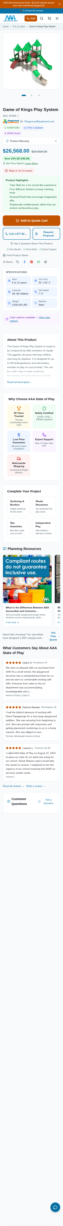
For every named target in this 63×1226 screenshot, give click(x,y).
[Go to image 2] (31, 95)
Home (6, 26)
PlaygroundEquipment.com (39, 121)
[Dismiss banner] (59, 4)
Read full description (18, 382)
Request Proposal (48, 234)
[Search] (41, 18)
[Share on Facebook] (24, 262)
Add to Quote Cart (34, 220)
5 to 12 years (19, 26)
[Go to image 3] (39, 95)
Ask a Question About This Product (33, 243)
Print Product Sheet (17, 255)
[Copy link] (17, 262)
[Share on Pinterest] (31, 262)
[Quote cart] (49, 18)
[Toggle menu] (57, 18)
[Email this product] (38, 262)
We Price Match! (22, 163)
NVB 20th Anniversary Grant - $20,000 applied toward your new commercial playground (28, 4)
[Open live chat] (55, 1207)
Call (32, 18)
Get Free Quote (53, 636)
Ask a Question (49, 801)
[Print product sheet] (45, 262)
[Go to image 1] (24, 95)
